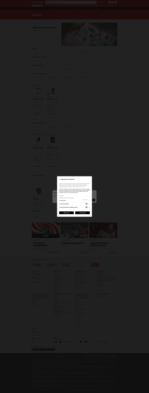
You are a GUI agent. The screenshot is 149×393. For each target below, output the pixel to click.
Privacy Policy (61, 197)
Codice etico (66, 197)
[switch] (86, 204)
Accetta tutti (82, 212)
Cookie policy (71, 197)
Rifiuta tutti (66, 212)
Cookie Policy (61, 195)
